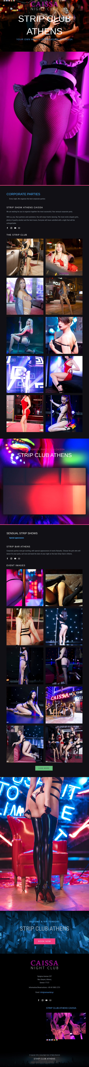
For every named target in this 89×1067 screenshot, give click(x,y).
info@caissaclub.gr (47, 992)
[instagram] (11, 228)
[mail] (19, 228)
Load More (43, 768)
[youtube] (15, 228)
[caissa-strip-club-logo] (44, 2)
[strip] (66, 1013)
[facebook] (7, 228)
